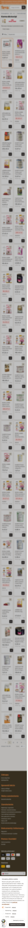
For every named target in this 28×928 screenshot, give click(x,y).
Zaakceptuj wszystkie (16, 924)
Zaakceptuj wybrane (18, 920)
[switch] (3, 926)
